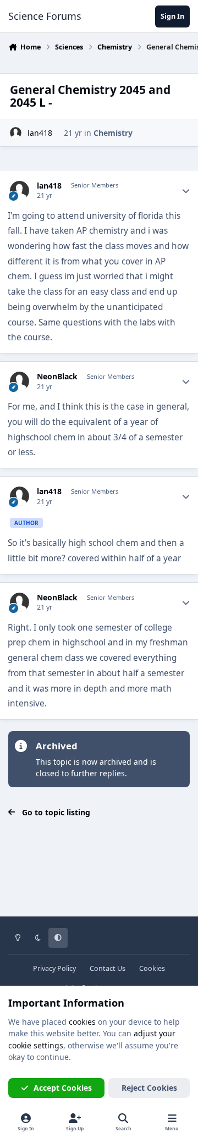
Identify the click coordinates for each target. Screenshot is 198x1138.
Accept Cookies (63, 1087)
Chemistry (113, 133)
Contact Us (107, 968)
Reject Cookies (149, 1087)
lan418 (40, 133)
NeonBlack (57, 377)
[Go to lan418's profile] (15, 133)
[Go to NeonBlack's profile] (19, 381)
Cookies (152, 968)
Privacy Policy (54, 968)
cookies (82, 1022)
